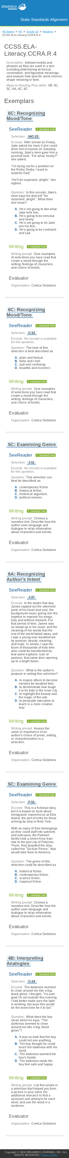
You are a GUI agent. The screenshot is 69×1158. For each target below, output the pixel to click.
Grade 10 (32, 31)
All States (8, 31)
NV (20, 31)
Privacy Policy (49, 1155)
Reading (48, 31)
